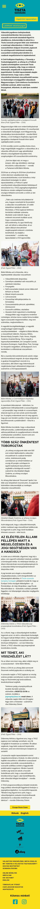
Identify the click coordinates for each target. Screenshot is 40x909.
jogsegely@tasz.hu (13, 697)
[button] (4, 6)
